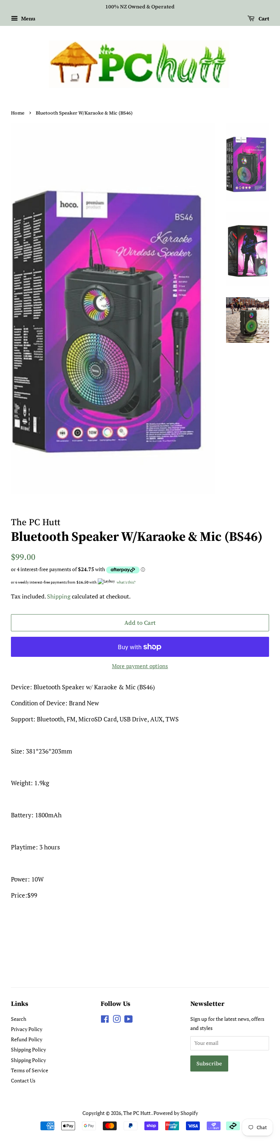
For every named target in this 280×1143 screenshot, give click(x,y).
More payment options (140, 666)
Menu (27, 18)
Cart (263, 18)
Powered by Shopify (175, 1112)
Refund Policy (26, 1039)
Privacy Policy (26, 1029)
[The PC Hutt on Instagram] (117, 1020)
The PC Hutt (137, 1112)
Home (17, 113)
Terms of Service (29, 1070)
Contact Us (23, 1080)
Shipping (58, 596)
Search (18, 1018)
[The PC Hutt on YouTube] (128, 1020)
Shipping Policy (28, 1049)
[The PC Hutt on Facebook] (105, 1020)
